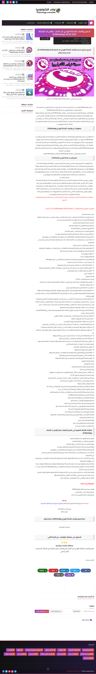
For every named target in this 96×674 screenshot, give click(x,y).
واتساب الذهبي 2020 (47, 654)
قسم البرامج (31, 23)
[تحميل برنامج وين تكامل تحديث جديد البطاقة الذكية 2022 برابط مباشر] (29, 36)
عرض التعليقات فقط (56, 611)
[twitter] (7, 2)
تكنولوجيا (81, 23)
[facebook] (16, 2)
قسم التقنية (70, 23)
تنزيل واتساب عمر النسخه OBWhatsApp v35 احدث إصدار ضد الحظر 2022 (14, 79)
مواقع (19, 650)
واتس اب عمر (72, 654)
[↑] (48, 669)
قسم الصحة (58, 23)
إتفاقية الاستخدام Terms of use (79, 2)
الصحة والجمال (87, 650)
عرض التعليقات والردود (41, 611)
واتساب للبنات (85, 43)
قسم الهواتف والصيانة (43, 23)
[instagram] (12, 671)
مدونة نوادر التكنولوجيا (73, 671)
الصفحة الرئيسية (84, 41)
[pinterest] (10, 2)
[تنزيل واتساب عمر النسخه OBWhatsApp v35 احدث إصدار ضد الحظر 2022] (29, 76)
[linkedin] (15, 671)
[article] (50, 586)
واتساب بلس (65, 41)
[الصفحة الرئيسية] (91, 22)
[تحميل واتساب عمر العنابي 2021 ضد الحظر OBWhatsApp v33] (29, 50)
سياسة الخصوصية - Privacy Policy (62, 2)
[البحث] (3, 2)
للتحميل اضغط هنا (64, 527)
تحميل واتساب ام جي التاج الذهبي (84, 492)
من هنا (88, 560)
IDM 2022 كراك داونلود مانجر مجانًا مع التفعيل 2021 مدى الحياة (14, 93)
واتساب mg (61, 654)
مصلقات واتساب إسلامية (64, 545)
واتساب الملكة (73, 41)
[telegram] (13, 2)
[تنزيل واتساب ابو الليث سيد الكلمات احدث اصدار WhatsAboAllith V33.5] (29, 63)
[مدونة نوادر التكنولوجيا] (48, 11)
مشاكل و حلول (49, 650)
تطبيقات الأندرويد (73, 650)
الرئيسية (91, 2)
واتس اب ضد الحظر (86, 654)
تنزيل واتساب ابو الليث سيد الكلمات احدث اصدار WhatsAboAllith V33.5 (14, 64)
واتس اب (10, 650)
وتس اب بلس (87, 658)
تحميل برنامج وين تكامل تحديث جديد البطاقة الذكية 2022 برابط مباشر (13, 37)
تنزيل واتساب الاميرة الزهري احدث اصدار (82, 495)
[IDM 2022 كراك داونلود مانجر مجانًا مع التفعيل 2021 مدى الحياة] (29, 92)
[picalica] (18, 671)
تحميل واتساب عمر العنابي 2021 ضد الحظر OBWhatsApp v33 (13, 51)
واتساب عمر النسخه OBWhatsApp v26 (83, 489)
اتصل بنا (49, 2)
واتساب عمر (21, 654)
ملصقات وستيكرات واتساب (33, 650)
